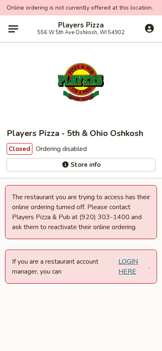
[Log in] (149, 28)
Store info (85, 165)
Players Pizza (81, 25)
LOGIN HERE (128, 266)
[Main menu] (13, 28)
